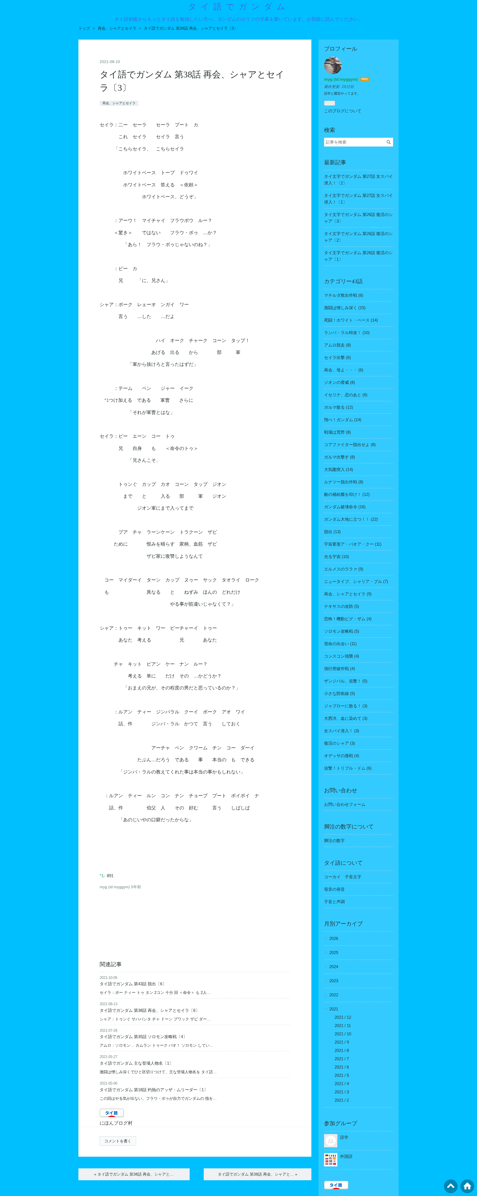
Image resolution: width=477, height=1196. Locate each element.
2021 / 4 (342, 1083)
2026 (333, 938)
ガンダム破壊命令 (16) (344, 506)
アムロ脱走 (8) (337, 345)
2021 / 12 (343, 1017)
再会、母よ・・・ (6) (343, 370)
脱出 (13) (332, 531)
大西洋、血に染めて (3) (345, 718)
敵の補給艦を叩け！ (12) (347, 494)
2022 (333, 994)
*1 (106, 400)
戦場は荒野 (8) (337, 432)
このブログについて (342, 110)
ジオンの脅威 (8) (339, 382)
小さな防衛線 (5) (339, 693)
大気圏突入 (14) (338, 469)
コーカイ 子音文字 (342, 876)
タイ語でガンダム (238, 6)
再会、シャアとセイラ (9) (348, 594)
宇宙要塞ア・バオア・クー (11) (352, 544)
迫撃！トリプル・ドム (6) (348, 768)
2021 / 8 (342, 1050)
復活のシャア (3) (339, 743)
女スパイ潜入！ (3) (341, 730)
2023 (333, 980)
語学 (344, 1137)
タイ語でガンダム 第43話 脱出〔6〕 (133, 983)
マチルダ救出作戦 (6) (343, 295)
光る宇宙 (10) (336, 556)
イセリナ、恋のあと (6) (345, 394)
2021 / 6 (342, 1067)
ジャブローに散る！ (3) (345, 705)
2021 (333, 1009)
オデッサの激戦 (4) (341, 755)
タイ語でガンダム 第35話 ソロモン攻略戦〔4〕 (143, 1036)
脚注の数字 (334, 840)
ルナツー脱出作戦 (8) (343, 482)
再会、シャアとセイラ (119, 103)
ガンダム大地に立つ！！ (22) (351, 519)
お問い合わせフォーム (344, 804)
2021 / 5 (342, 1075)
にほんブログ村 (116, 1123)
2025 (333, 952)
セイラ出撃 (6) (337, 357)
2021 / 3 (342, 1092)
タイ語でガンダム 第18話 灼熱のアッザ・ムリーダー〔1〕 (154, 1089)
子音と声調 (334, 901)
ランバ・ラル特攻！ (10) (347, 332)
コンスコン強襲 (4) (341, 656)
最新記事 (335, 162)
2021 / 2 (342, 1100)
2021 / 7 (342, 1058)
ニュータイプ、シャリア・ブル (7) (356, 581)
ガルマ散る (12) (338, 407)
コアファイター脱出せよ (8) (350, 444)
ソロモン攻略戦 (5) (341, 631)
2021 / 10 (343, 1033)
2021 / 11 (343, 1025)
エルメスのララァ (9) (343, 569)
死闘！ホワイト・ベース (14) (351, 320)
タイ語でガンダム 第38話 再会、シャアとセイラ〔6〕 (150, 1010)
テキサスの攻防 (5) (341, 606)
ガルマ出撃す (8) (339, 457)
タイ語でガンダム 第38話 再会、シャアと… (134, 1174)
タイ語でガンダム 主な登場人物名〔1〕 (136, 1063)
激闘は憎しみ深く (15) (344, 307)
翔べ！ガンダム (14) (342, 419)
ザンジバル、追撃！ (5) (345, 681)
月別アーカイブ (343, 924)
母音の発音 (334, 889)
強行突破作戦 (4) (339, 668)
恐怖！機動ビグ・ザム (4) (348, 618)
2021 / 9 (342, 1042)
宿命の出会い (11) (340, 643)
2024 (333, 966)
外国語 (346, 1156)
